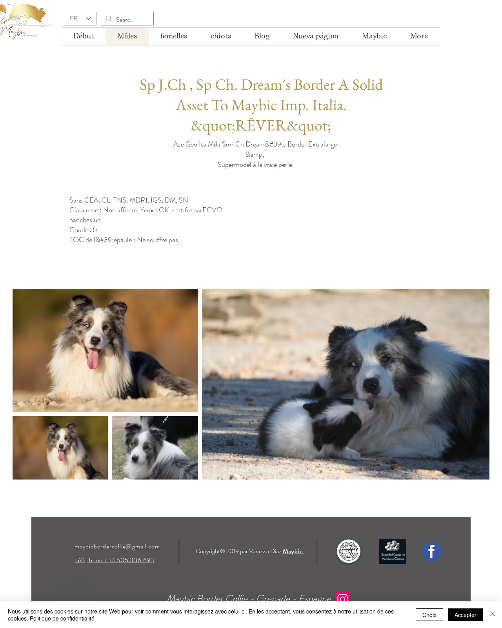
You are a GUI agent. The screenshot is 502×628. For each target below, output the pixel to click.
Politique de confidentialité (62, 618)
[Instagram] (342, 599)
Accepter (466, 615)
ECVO (212, 210)
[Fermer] (492, 615)
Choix (429, 615)
